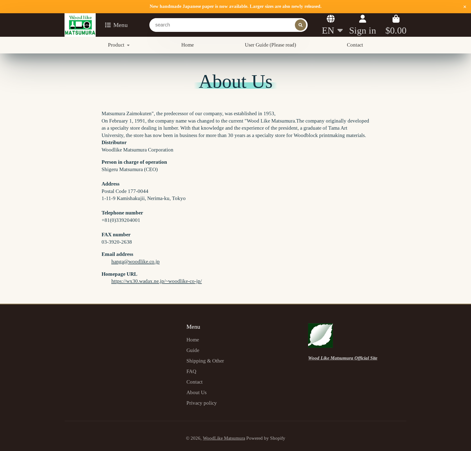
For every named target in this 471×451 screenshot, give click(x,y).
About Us (196, 392)
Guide (192, 350)
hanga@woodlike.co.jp (135, 261)
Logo (80, 25)
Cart (395, 25)
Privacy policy (201, 403)
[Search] (300, 25)
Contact (355, 45)
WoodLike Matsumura (224, 438)
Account (362, 25)
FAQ (191, 371)
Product (116, 45)
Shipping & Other (205, 361)
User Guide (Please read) (270, 45)
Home (187, 45)
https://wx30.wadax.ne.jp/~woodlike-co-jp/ (156, 281)
